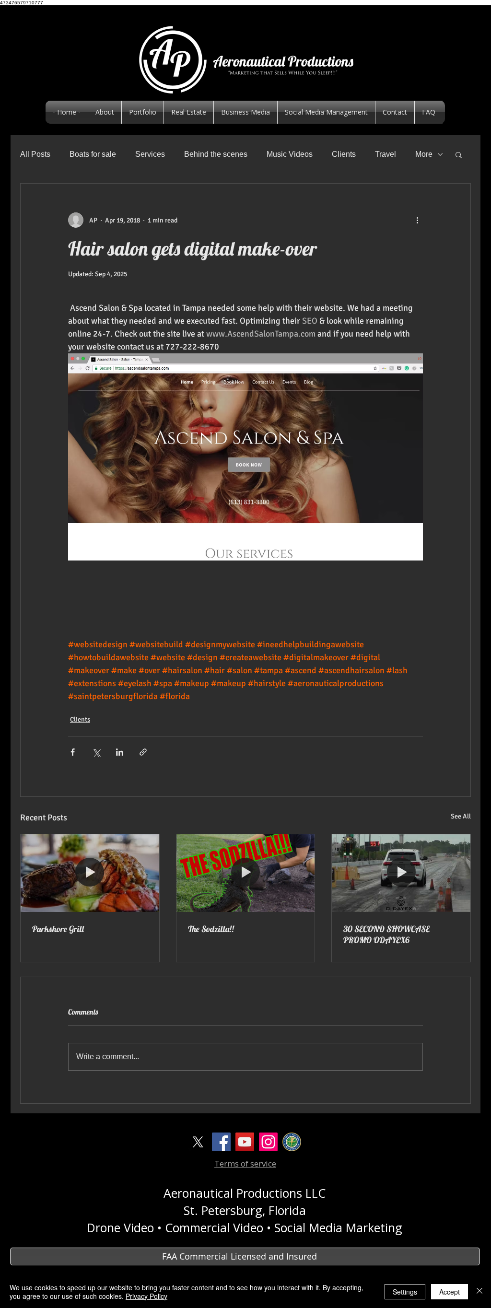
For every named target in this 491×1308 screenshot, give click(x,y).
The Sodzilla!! (211, 928)
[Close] (479, 1291)
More (424, 154)
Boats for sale (93, 154)
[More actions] (417, 220)
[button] (458, 154)
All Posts (35, 154)
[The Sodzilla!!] (245, 873)
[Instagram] (268, 1142)
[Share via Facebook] (72, 752)
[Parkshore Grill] (90, 873)
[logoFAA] (291, 1142)
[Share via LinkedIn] (119, 752)
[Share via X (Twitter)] (96, 752)
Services (150, 154)
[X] (197, 1142)
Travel (385, 154)
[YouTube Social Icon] (244, 1142)
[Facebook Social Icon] (221, 1142)
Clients (344, 154)
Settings (405, 1291)
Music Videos (290, 154)
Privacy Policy (146, 1296)
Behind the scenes (215, 154)
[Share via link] (143, 752)
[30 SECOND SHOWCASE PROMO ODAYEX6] (401, 873)
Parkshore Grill (58, 928)
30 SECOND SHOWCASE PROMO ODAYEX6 (386, 934)
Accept (449, 1291)
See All (461, 816)
